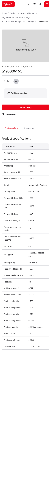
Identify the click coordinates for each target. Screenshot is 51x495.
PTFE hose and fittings (11, 21)
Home (4, 13)
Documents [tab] (29, 128)
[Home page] (8, 4)
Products (13, 13)
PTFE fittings (28, 21)
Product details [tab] (11, 128)
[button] (34, 4)
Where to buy (25, 107)
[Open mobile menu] (46, 4)
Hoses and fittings (27, 13)
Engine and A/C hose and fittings (16, 17)
